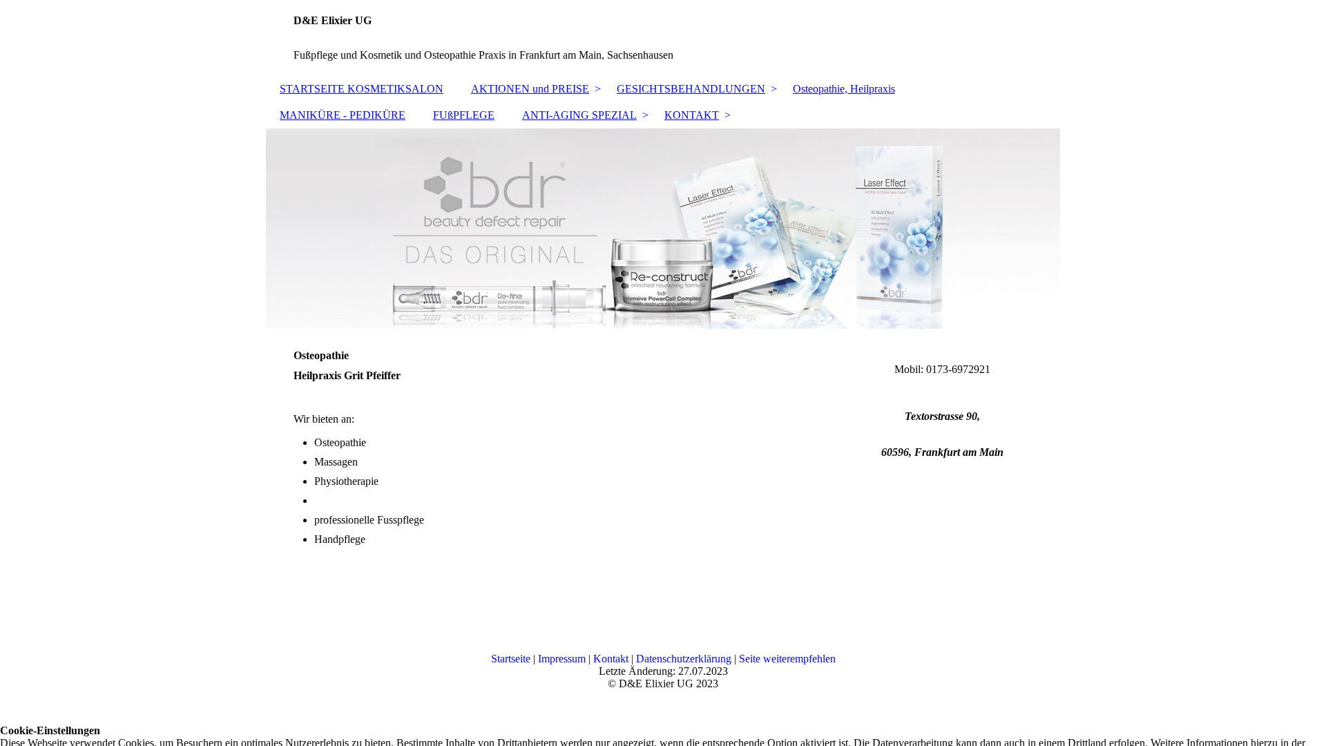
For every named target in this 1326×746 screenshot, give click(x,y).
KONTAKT (691, 115)
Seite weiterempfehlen (787, 658)
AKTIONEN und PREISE (530, 89)
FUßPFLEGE (463, 115)
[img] (663, 228)
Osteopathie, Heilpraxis (844, 89)
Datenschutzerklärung (685, 658)
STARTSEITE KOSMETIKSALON (361, 89)
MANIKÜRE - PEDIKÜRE (342, 115)
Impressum (563, 658)
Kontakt (612, 658)
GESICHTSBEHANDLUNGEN (691, 89)
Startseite (512, 658)
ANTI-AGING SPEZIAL (579, 115)
